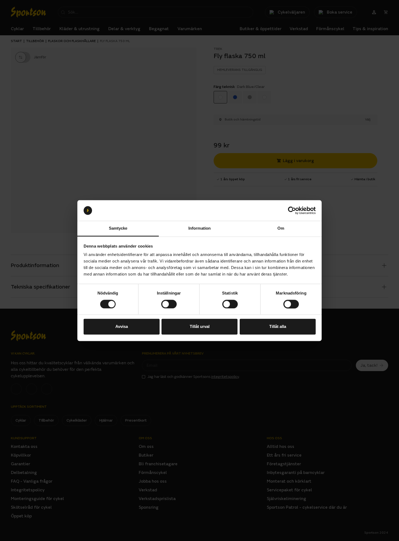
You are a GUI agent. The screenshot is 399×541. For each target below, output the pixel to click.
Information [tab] (199, 228)
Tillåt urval (200, 326)
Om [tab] (280, 228)
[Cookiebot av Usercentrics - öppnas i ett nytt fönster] (292, 210)
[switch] (169, 304)
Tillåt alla (277, 326)
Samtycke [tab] (118, 228)
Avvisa (121, 326)
